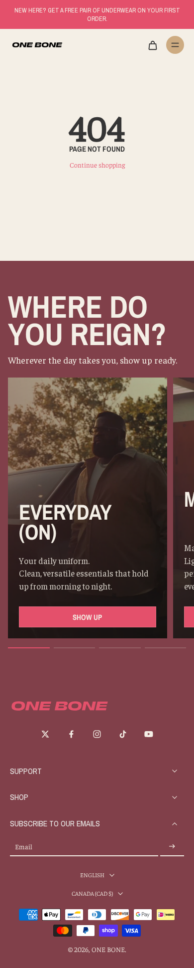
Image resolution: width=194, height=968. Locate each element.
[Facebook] (71, 734)
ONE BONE (108, 949)
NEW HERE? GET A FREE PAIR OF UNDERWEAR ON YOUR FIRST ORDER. (97, 14)
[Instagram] (97, 734)
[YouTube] (149, 734)
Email (23, 846)
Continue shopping (97, 165)
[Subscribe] (172, 846)
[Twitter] (45, 734)
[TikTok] (123, 734)
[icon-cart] (152, 45)
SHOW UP (87, 617)
